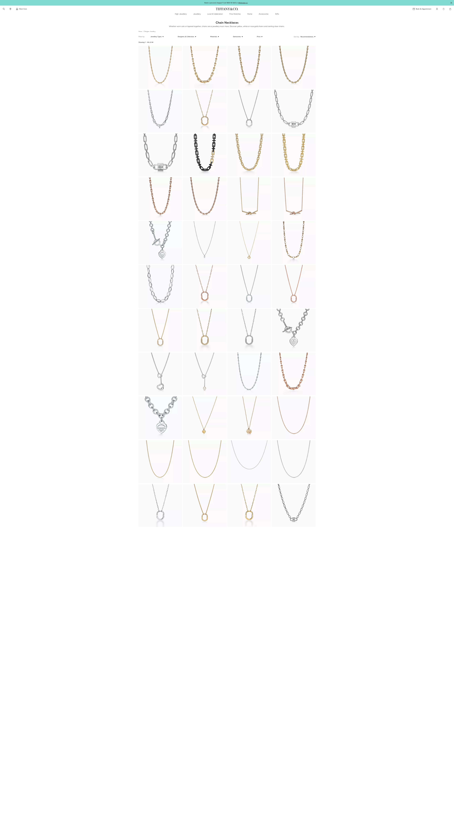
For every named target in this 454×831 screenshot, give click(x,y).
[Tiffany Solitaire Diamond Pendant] (205, 242)
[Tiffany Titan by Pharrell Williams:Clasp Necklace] (293, 155)
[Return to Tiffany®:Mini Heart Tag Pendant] (205, 417)
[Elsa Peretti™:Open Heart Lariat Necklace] (160, 374)
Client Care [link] (23, 9)
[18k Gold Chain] (160, 461)
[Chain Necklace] (205, 461)
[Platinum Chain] (249, 461)
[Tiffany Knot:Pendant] (249, 198)
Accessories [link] (263, 14)
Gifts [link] (277, 14)
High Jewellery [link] (181, 14)
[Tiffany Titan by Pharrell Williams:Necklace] (205, 155)
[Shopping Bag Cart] (450, 9)
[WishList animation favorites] (444, 9)
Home (140, 31)
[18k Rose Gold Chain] (293, 417)
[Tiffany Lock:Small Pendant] (249, 111)
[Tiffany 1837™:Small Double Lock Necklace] (293, 505)
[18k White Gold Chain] (293, 461)
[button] (4, 9)
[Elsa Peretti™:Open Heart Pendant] (249, 242)
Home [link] (249, 14)
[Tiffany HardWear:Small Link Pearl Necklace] (293, 242)
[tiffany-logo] (227, 9)
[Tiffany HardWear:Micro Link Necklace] (293, 67)
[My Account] (437, 9)
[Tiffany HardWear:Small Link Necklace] (160, 67)
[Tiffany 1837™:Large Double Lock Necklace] (160, 155)
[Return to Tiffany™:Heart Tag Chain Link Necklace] (160, 417)
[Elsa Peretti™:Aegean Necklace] (160, 286)
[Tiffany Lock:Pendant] (205, 111)
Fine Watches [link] (235, 14)
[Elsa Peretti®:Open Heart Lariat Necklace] (205, 374)
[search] (4, 9)
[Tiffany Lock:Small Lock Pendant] (249, 286)
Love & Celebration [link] (215, 14)
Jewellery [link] (197, 14)
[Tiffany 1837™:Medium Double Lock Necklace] (293, 111)
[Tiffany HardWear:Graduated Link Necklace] (205, 67)
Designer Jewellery (149, 31)
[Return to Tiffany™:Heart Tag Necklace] (293, 330)
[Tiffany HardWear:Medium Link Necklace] (249, 67)
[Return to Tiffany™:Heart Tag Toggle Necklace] (160, 242)
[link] (10, 9)
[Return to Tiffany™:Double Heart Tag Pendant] (249, 417)
